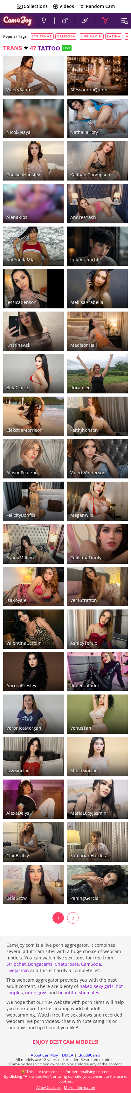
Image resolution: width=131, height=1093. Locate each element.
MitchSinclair (84, 770)
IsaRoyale (16, 600)
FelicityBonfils (20, 515)
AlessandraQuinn (88, 90)
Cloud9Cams (89, 1055)
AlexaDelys (17, 813)
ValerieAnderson (88, 473)
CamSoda (91, 964)
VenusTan (80, 728)
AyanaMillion (20, 558)
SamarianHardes (88, 856)
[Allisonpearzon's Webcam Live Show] (33, 458)
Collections (36, 6)
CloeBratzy (17, 856)
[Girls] (44, 20)
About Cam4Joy (44, 1055)
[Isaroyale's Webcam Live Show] (33, 586)
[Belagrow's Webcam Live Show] (33, 884)
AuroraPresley (21, 685)
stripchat (42, 36)
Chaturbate (67, 964)
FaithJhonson (84, 430)
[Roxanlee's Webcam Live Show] (97, 373)
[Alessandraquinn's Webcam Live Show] (97, 75)
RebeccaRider (85, 685)
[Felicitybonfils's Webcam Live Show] (33, 501)
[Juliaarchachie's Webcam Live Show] (97, 246)
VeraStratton (83, 600)
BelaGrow (16, 898)
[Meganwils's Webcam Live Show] (97, 501)
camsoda (66, 36)
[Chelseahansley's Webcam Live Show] (33, 161)
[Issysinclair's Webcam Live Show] (33, 756)
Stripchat (16, 964)
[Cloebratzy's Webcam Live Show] (33, 841)
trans (12, 48)
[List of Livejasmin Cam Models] (48, 62)
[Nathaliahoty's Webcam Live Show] (97, 118)
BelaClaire (17, 388)
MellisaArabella (86, 302)
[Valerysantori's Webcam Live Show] (33, 75)
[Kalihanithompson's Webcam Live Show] (97, 161)
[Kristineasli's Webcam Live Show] (33, 331)
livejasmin (91, 36)
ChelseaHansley (23, 175)
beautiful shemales (78, 993)
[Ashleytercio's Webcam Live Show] (97, 629)
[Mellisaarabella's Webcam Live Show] (97, 288)
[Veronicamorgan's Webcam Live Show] (33, 714)
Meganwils (81, 515)
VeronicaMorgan (23, 728)
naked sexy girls (96, 986)
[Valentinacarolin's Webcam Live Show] (33, 629)
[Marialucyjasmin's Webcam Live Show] (97, 799)
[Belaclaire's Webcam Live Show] (33, 373)
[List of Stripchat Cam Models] (49, 103)
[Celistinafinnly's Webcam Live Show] (97, 543)
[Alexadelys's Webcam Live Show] (33, 799)
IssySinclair (18, 770)
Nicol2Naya (18, 132)
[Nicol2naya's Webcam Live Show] (33, 118)
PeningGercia (84, 898)
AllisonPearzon (22, 473)
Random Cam (100, 6)
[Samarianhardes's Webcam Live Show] (97, 841)
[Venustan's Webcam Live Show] (97, 714)
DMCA (67, 1055)
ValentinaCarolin (24, 643)
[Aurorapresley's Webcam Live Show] (33, 671)
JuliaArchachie (85, 260)
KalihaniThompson (90, 175)
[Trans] (105, 20)
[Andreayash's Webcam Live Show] (97, 203)
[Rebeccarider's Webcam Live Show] (97, 671)
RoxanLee (80, 388)
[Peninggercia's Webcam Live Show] (97, 884)
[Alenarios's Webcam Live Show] (33, 203)
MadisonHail (83, 345)
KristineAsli (18, 345)
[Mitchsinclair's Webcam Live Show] (97, 756)
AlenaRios (16, 217)
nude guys (36, 993)
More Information (79, 1087)
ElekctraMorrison (24, 430)
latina (114, 36)
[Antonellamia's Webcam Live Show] (33, 246)
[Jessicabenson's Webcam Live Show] (33, 288)
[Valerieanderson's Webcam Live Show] (97, 458)
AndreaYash (83, 217)
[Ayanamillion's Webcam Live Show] (33, 543)
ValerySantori (20, 90)
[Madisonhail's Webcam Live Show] (97, 331)
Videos (66, 6)
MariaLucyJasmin (88, 813)
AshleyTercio (83, 643)
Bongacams (40, 964)
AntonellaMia (20, 260)
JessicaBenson (21, 302)
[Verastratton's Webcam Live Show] (97, 586)
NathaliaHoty (84, 132)
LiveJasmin (17, 970)
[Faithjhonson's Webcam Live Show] (97, 416)
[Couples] (85, 20)
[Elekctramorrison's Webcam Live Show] (33, 416)
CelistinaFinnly (85, 558)
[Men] (64, 20)
